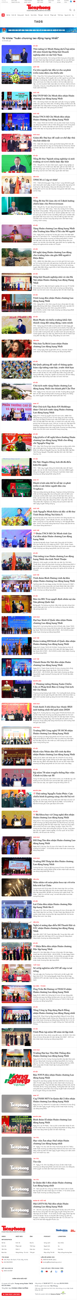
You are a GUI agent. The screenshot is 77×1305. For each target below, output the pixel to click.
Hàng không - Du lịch (22, 1252)
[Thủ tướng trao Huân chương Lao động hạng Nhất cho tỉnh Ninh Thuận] (17, 561)
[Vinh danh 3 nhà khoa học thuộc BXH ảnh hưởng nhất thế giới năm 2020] (17, 712)
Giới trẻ (46, 15)
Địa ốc (27, 15)
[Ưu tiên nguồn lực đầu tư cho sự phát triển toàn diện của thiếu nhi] (17, 75)
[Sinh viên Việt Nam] (62, 1230)
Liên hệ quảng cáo (48, 1257)
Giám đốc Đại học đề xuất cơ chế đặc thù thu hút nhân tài (54, 139)
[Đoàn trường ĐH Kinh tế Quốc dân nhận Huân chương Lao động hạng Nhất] (17, 646)
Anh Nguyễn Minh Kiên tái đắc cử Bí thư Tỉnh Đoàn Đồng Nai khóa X (54, 513)
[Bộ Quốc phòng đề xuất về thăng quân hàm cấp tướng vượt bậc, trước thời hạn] (17, 370)
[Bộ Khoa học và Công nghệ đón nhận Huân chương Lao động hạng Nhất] (17, 820)
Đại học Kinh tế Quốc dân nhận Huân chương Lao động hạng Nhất (52, 621)
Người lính (68, 15)
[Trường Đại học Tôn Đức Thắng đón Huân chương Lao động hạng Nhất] (17, 1058)
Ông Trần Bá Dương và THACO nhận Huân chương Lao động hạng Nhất (52, 990)
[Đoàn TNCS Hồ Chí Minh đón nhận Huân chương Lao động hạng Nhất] (17, 122)
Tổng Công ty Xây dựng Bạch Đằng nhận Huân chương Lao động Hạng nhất (54, 1011)
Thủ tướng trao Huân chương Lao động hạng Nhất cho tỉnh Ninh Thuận (53, 558)
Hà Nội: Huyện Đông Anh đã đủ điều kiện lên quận (52, 463)
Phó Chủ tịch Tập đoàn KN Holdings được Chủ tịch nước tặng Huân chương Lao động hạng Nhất (53, 409)
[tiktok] (52, 1271)
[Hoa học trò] (73, 1230)
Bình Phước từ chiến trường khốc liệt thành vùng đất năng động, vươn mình (53, 321)
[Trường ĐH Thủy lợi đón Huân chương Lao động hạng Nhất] (17, 866)
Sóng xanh (20, 15)
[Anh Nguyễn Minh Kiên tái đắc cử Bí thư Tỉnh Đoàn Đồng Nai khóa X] (17, 517)
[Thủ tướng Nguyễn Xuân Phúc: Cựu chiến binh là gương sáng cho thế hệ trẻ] (17, 799)
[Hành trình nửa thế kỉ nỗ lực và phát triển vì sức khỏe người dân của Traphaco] (17, 488)
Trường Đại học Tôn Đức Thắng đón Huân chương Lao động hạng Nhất (51, 1054)
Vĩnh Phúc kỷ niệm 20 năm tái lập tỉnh (53, 1031)
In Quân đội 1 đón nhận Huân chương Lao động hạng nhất (52, 1184)
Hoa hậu (60, 1249)
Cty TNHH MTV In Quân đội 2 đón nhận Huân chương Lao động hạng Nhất (54, 1100)
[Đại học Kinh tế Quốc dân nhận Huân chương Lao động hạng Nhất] (17, 625)
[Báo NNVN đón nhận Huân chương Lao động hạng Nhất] (17, 1080)
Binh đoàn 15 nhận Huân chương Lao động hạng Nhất (52, 1121)
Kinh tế (14, 15)
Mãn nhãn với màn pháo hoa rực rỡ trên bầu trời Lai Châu (54, 884)
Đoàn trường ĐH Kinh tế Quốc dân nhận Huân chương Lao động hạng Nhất (54, 642)
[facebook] (71, 1)
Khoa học (47, 1249)
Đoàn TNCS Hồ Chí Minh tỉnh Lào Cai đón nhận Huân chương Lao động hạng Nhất (52, 536)
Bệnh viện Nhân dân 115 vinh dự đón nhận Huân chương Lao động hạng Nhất (54, 753)
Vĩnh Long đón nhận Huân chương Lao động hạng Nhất (53, 299)
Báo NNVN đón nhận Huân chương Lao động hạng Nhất (53, 1076)
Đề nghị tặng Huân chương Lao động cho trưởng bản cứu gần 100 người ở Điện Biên (52, 255)
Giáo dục (36, 134)
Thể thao (60, 15)
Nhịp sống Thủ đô (49, 1252)
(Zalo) (54, 1259)
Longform (62, 1236)
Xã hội (8, 15)
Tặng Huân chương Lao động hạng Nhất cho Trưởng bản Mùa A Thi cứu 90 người (54, 230)
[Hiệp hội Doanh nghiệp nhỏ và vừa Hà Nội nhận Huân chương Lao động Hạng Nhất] (17, 282)
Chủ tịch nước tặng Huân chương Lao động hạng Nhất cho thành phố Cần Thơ (54, 387)
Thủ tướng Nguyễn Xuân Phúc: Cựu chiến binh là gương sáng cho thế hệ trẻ (53, 795)
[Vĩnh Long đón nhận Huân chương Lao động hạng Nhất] (17, 303)
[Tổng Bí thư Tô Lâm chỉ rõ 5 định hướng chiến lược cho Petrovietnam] (17, 206)
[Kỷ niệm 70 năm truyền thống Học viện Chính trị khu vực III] (17, 778)
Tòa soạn (5, 1257)
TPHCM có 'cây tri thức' (45, 179)
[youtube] (74, 1)
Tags (38, 21)
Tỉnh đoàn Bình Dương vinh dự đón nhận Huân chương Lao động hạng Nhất (54, 579)
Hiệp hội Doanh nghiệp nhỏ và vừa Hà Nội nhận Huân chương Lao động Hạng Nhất (53, 279)
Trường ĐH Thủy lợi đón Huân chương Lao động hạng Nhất (53, 863)
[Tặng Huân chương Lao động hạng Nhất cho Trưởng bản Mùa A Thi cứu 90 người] (17, 233)
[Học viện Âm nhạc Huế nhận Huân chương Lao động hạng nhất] (17, 1146)
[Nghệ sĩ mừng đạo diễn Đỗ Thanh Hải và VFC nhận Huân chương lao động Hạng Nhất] (17, 930)
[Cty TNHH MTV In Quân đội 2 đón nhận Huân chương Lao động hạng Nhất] (17, 1104)
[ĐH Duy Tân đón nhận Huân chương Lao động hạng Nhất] (17, 845)
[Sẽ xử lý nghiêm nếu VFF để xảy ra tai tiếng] (17, 973)
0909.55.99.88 (47, 1259)
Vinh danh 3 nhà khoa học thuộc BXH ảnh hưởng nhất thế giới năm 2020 (52, 708)
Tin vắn (37, 1161)
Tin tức (36, 1137)
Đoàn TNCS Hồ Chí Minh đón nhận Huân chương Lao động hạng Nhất (51, 118)
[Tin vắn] (17, 1167)
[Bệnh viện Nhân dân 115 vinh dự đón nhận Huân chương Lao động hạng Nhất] (17, 757)
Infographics (7, 1239)
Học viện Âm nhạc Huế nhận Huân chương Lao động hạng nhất (51, 1142)
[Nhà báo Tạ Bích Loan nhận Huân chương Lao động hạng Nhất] (17, 349)
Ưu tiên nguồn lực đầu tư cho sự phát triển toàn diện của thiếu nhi (52, 71)
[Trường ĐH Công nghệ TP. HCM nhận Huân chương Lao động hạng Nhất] (17, 736)
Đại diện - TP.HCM (39, 986)
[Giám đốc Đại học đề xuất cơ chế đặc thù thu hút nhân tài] (17, 143)
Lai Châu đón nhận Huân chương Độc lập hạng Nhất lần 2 (52, 906)
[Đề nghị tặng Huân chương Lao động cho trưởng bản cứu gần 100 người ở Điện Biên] (17, 257)
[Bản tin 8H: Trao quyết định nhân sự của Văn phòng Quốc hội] (17, 604)
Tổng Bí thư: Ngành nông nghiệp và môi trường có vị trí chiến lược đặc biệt (54, 160)
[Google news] (62, 1271)
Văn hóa (36, 177)
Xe (73, 15)
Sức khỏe (34, 15)
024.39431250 (8, 1262)
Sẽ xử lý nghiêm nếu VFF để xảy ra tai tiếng (52, 969)
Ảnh (31, 1236)
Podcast (47, 1236)
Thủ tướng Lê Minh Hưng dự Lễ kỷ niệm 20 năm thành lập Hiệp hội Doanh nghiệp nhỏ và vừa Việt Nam (54, 51)
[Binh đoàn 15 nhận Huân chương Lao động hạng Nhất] (17, 1125)
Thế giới (40, 15)
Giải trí (18, 1249)
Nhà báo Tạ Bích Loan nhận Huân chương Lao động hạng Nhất (50, 345)
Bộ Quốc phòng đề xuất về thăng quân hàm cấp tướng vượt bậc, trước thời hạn (53, 366)
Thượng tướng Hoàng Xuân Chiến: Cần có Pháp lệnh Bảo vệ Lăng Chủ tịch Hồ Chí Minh (53, 686)
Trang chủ (3, 15)
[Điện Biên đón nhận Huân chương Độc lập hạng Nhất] (17, 951)
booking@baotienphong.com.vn (52, 1262)
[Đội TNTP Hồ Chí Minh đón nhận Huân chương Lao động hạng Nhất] (17, 101)
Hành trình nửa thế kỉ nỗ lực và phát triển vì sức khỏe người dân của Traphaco (52, 486)
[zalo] (57, 1271)
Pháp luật (53, 15)
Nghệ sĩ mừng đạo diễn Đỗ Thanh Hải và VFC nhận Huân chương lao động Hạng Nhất (54, 928)
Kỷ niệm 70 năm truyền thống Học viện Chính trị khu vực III (53, 774)
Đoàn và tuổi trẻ (39, 1200)
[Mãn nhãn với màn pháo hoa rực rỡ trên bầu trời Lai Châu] (17, 887)
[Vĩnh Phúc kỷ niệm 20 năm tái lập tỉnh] (17, 1037)
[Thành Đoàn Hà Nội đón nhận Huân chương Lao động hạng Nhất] (17, 667)
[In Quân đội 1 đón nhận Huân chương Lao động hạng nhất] (17, 1188)
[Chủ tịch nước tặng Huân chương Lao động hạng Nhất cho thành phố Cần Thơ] (17, 391)
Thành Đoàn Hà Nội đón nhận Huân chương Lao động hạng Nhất (52, 663)
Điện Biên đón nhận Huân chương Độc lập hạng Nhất (52, 948)
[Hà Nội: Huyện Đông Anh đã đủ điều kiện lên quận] (17, 467)
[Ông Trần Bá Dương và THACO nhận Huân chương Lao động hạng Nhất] (17, 994)
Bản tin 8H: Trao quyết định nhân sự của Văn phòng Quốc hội (54, 600)
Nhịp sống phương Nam (65, 1252)
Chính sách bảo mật (19, 1278)
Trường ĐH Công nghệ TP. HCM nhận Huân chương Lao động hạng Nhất (53, 732)
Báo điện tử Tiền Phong (38, 7)
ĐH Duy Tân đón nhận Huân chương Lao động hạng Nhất (54, 842)
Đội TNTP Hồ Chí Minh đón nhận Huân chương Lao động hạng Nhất (53, 97)
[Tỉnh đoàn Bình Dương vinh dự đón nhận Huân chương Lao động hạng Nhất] (17, 583)
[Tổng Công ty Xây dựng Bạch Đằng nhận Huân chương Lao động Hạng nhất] (17, 1015)
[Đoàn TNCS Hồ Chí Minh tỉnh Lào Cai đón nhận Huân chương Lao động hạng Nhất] (17, 538)
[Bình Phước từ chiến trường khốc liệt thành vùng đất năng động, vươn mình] (17, 325)
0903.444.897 (8, 1271)
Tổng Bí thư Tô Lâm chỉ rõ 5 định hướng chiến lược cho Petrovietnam (53, 202)
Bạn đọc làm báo (12, 1294)
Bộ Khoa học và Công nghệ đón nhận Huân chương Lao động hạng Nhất (53, 816)
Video (4, 1236)
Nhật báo (19, 1236)
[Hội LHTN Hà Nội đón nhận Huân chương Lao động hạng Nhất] (17, 1209)
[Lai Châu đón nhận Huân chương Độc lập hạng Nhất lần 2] (17, 909)
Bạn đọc (4, 1252)
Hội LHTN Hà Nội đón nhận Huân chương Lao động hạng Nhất (50, 1205)
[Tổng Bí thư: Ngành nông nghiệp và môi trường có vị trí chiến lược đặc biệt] (17, 164)
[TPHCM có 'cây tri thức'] (17, 185)
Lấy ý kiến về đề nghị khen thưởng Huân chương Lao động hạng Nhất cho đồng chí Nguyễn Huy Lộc (54, 440)
